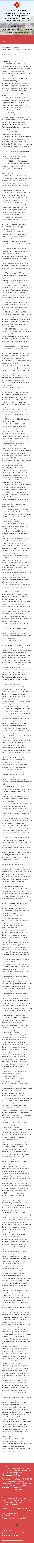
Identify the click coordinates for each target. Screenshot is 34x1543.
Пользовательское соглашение (12, 1540)
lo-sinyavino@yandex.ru (18, 32)
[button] (17, 36)
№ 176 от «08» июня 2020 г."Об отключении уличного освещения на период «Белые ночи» (14, 526)
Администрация (17, 49)
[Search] (31, 41)
